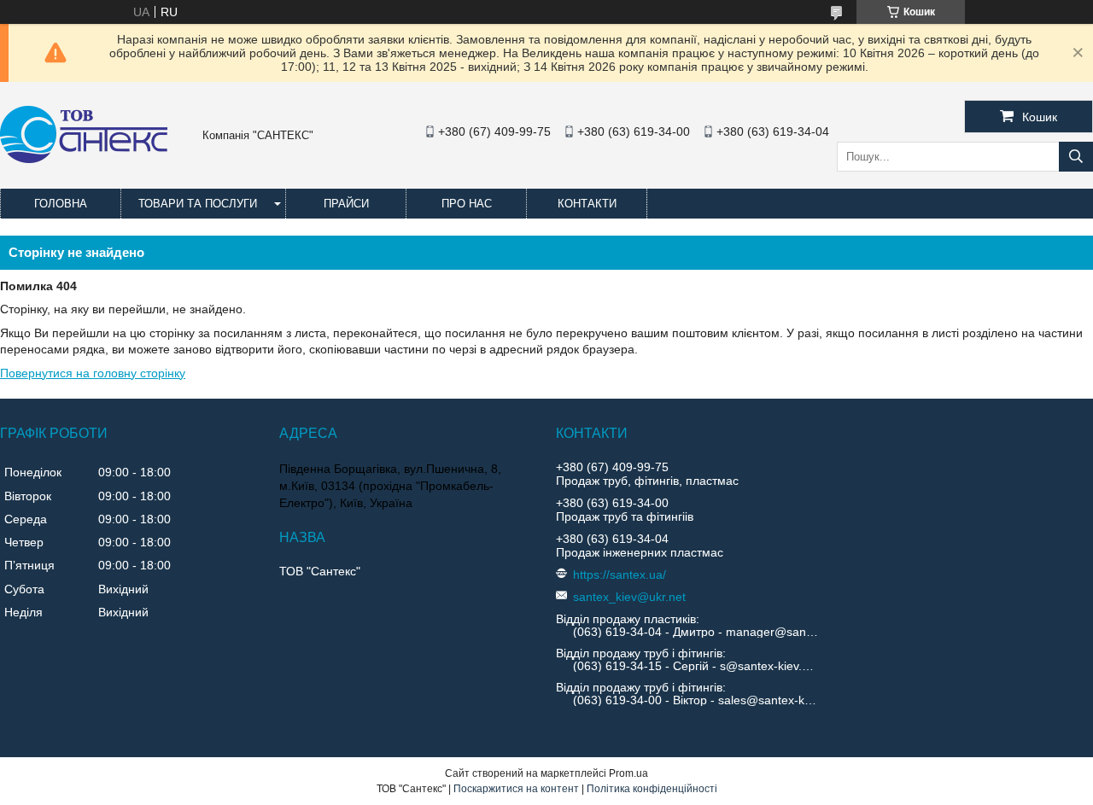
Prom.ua (628, 773)
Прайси (346, 203)
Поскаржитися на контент (516, 789)
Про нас (466, 203)
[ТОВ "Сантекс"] (83, 159)
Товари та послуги (197, 203)
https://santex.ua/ (619, 574)
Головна (60, 203)
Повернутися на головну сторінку (92, 373)
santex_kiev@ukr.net (629, 597)
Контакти (587, 203)
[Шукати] (1076, 157)
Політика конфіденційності (652, 789)
